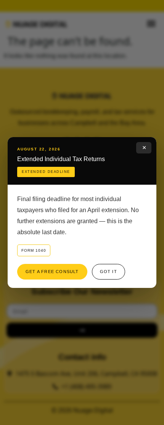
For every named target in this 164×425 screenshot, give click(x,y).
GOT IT (108, 271)
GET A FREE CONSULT (52, 271)
